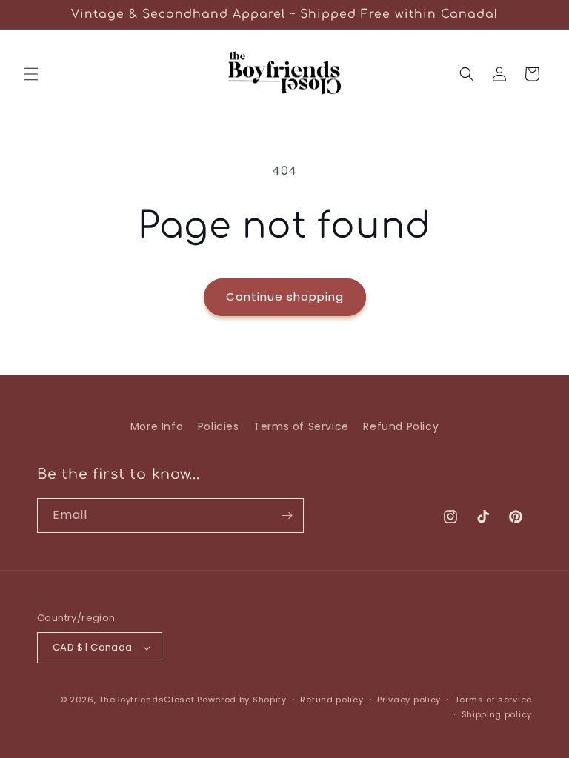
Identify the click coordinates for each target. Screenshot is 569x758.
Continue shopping (285, 296)
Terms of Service (301, 426)
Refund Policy (401, 426)
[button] (31, 74)
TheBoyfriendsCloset (148, 699)
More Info (156, 426)
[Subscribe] (286, 515)
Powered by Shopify (242, 699)
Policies (218, 426)
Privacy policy (409, 699)
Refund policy (331, 699)
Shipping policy (497, 714)
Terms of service (493, 699)
